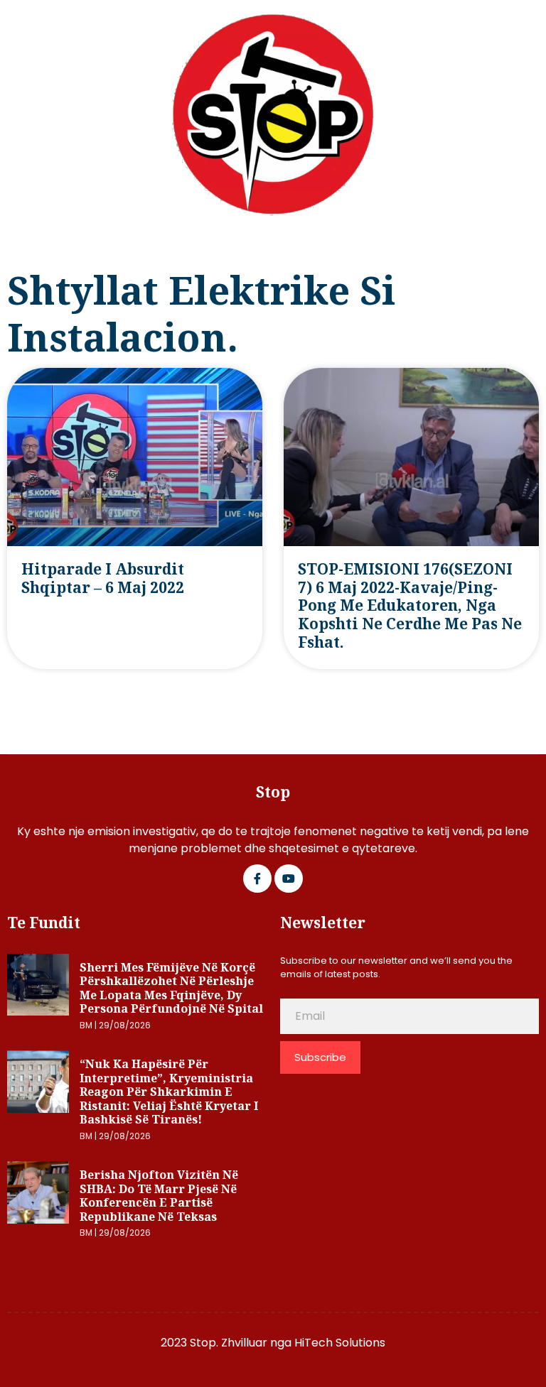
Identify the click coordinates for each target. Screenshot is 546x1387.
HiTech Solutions (339, 1342)
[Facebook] (257, 878)
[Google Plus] (288, 878)
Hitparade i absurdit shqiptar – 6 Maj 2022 (102, 578)
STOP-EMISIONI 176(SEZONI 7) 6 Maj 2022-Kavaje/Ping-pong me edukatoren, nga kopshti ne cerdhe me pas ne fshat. (410, 605)
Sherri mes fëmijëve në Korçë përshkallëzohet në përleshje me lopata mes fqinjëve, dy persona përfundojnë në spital (171, 988)
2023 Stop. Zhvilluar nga (227, 1342)
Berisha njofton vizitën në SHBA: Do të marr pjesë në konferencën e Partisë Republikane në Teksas (159, 1195)
